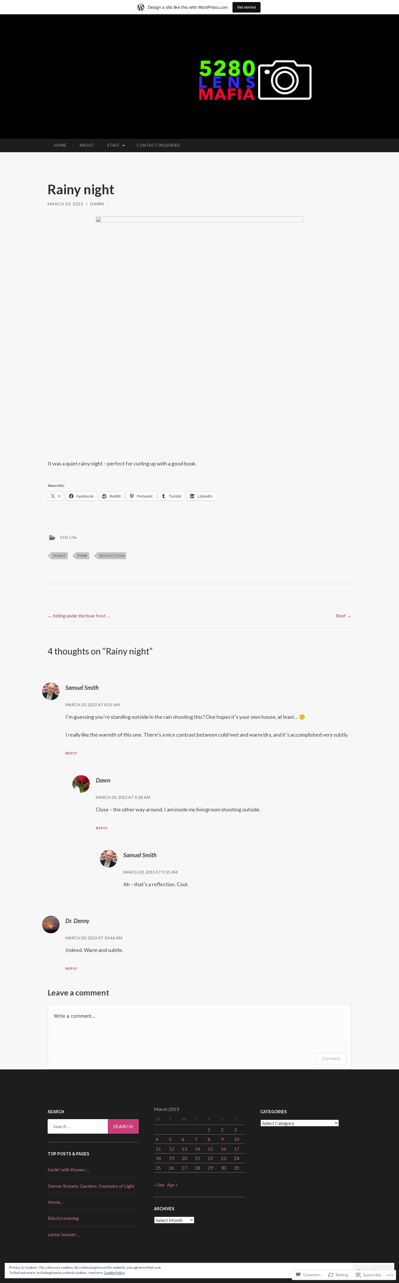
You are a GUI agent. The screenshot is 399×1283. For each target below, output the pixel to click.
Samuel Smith (82, 687)
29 (210, 1168)
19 (171, 1158)
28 (197, 1168)
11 (158, 1149)
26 (171, 1168)
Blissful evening (63, 1218)
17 (236, 1149)
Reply (71, 753)
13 (184, 1149)
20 (184, 1158)
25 (158, 1168)
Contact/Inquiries (158, 145)
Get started (246, 7)
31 (236, 1168)
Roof (343, 615)
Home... (55, 1202)
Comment (331, 1058)
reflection (111, 555)
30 (223, 1168)
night (59, 555)
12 (171, 1149)
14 (197, 1149)
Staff (113, 145)
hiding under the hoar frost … (79, 615)
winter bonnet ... (63, 1234)
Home (60, 145)
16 (223, 1149)
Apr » (172, 1184)
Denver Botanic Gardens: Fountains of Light (91, 1186)
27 (184, 1168)
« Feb (159, 1184)
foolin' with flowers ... (68, 1169)
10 (236, 1139)
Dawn (97, 203)
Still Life (68, 536)
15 (210, 1149)
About (86, 145)
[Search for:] (93, 1126)
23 (223, 1158)
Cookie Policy (114, 1272)
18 (158, 1158)
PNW (82, 555)
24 (236, 1158)
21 (197, 1158)
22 (210, 1158)
